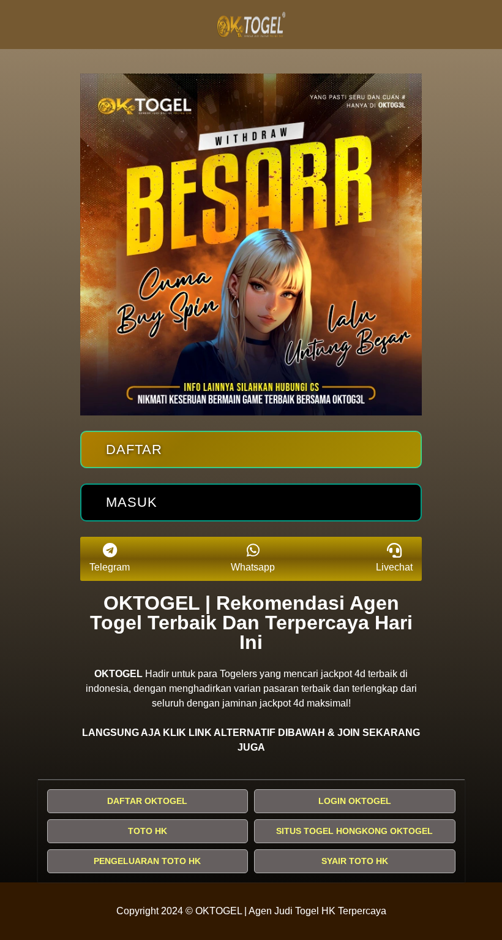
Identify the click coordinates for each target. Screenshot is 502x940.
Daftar (134, 449)
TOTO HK (147, 831)
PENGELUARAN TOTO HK (147, 861)
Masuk (131, 502)
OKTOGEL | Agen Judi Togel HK (265, 911)
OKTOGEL (118, 674)
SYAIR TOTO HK (354, 861)
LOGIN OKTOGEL (354, 801)
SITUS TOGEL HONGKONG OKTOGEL (354, 831)
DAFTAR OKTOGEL (147, 801)
